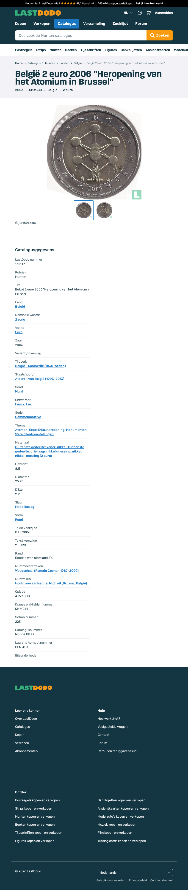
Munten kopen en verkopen (35, 817)
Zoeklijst (120, 23)
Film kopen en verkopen (115, 833)
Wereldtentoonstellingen (34, 434)
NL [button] (126, 13)
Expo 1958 (37, 430)
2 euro (68, 90)
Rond (19, 520)
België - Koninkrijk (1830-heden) (40, 366)
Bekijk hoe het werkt (149, 3)
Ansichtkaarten (158, 50)
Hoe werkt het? (109, 719)
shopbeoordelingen (120, 3)
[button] (148, 13)
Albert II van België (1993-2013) (39, 379)
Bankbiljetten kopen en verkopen (121, 800)
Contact (103, 735)
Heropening (55, 430)
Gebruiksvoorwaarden (111, 880)
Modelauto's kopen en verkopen (121, 817)
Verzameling (94, 23)
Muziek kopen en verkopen (117, 825)
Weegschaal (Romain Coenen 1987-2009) (47, 571)
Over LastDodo (26, 719)
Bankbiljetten (131, 50)
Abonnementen (26, 751)
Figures (111, 50)
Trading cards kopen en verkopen (122, 841)
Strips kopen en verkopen (33, 808)
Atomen (21, 430)
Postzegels (24, 50)
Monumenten (76, 430)
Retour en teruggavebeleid (117, 751)
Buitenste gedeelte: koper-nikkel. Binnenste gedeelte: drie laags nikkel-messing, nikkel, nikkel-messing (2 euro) (49, 451)
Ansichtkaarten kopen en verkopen (123, 808)
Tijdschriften (90, 50)
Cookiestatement (161, 880)
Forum (141, 23)
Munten (55, 50)
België (52, 90)
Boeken (71, 50)
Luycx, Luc (23, 404)
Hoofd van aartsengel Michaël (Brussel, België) (51, 583)
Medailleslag (24, 507)
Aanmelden (164, 13)
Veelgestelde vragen (112, 727)
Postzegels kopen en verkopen (37, 800)
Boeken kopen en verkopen (35, 825)
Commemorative (28, 417)
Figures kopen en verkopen (34, 841)
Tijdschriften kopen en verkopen (38, 833)
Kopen (20, 23)
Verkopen (41, 23)
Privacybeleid (138, 880)
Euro (18, 332)
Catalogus (67, 23)
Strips (41, 50)
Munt (19, 391)
